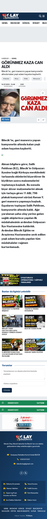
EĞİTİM (13, 511)
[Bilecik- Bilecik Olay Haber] (10, 16)
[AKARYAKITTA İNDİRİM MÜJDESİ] (12, 301)
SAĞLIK (33, 511)
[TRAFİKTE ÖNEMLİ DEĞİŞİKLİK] (35, 301)
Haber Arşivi (31, 500)
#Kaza (16, 79)
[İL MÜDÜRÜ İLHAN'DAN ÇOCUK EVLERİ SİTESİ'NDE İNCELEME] (12, 345)
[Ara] (40, 16)
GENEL (5, 23)
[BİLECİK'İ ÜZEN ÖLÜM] (35, 321)
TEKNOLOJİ (41, 511)
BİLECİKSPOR (37, 508)
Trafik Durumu (32, 488)
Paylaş (7, 119)
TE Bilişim (29, 516)
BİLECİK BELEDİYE (23, 511)
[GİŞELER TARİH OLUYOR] (35, 345)
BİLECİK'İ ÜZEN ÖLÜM (33, 329)
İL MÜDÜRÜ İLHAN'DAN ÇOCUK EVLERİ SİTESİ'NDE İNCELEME (12, 354)
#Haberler (6, 79)
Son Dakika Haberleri (13, 500)
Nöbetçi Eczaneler (13, 484)
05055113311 (25, 459)
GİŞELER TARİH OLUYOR (34, 352)
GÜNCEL (26, 23)
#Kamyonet (36, 79)
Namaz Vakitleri (12, 488)
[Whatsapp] (21, 473)
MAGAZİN (5, 511)
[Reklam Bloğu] (23, 422)
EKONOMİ (15, 23)
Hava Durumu (32, 484)
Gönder (7, 390)
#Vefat (26, 79)
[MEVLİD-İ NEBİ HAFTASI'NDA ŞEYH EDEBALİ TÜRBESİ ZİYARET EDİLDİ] (12, 321)
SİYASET (36, 23)
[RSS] (25, 473)
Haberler (5, 58)
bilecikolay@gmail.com (25, 464)
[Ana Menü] (43, 16)
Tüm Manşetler (32, 493)
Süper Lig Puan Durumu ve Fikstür (10, 494)
